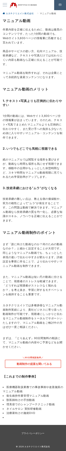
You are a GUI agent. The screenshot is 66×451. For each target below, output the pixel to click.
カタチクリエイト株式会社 (37, 446)
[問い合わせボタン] (60, 5)
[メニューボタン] (5, 5)
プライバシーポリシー (32, 433)
